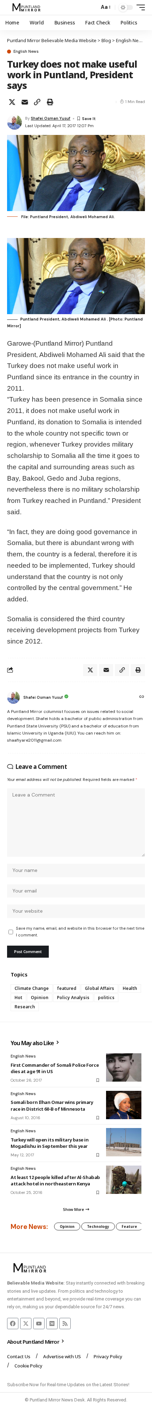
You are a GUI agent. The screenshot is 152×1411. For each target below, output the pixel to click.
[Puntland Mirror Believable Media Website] (27, 7)
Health (130, 988)
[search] (92, 7)
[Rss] (65, 1323)
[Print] (50, 102)
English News (26, 51)
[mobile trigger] (139, 7)
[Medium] (52, 1323)
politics (106, 997)
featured (66, 988)
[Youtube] (39, 1323)
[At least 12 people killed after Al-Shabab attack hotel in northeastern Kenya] (123, 1180)
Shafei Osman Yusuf (50, 118)
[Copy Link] (37, 102)
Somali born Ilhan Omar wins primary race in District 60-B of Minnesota (52, 1105)
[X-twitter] (25, 1323)
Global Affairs (99, 988)
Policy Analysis (73, 997)
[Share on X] (12, 102)
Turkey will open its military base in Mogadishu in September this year (50, 1143)
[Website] (142, 697)
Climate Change (31, 988)
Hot (18, 997)
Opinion (39, 997)
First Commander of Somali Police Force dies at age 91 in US (55, 1068)
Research (24, 1007)
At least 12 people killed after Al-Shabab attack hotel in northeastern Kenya (55, 1180)
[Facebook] (12, 1323)
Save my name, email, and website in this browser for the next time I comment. (80, 931)
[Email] (25, 102)
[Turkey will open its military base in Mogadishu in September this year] (123, 1142)
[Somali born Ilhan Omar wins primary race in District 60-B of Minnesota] (123, 1105)
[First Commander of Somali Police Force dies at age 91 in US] (123, 1067)
